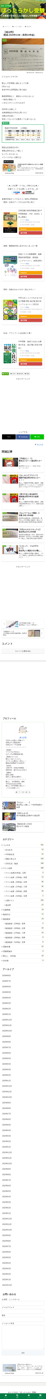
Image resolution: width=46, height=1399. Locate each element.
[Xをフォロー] (19, 792)
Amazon (24, 229)
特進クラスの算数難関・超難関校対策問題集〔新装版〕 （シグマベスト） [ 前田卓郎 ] (30, 257)
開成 (27, 374)
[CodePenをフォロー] (23, 792)
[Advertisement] (23, 404)
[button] (41, 716)
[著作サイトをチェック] (16, 792)
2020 (13, 374)
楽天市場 (24, 233)
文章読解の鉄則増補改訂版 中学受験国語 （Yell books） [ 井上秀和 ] (30, 214)
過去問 (6, 374)
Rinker (27, 219)
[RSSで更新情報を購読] (29, 792)
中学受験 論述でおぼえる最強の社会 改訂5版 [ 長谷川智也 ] (30, 345)
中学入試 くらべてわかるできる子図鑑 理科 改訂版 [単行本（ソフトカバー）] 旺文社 (30, 301)
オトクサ (23, 737)
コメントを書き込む (23, 651)
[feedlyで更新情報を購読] (26, 792)
